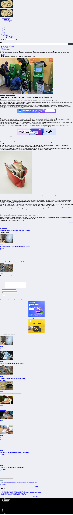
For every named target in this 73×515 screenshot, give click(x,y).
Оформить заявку (5, 47)
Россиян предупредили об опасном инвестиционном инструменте (15, 275)
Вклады (5, 23)
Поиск (1, 42)
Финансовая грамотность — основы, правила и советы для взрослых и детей (15, 230)
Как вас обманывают (6, 49)
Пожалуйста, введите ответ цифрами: (7, 293)
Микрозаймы (4, 502)
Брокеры (3, 32)
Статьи (5, 29)
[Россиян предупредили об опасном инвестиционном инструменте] (6, 271)
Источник (71, 222)
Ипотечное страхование (10, 36)
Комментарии (2, 288)
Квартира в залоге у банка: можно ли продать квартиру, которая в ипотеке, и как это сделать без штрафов (21, 492)
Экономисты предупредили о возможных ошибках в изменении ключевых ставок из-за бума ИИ (18, 482)
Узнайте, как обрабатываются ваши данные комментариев (30, 299)
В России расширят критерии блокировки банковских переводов (15, 246)
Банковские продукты (6, 18)
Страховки (6, 35)
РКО (5, 26)
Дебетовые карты (5, 501)
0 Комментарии (12, 95)
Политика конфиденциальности (8, 46)
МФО (3, 31)
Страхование (4, 34)
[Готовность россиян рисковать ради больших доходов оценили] (6, 257)
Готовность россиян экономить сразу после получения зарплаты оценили (14, 437)
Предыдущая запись (3, 223)
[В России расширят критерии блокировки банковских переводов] (6, 242)
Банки (3, 30)
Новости (3, 28)
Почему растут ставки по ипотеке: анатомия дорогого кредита (13, 490)
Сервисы (6, 27)
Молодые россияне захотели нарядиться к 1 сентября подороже (12, 467)
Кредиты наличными (8, 20)
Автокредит (6, 19)
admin (4, 95)
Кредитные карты (7, 21)
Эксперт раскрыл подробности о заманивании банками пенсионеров (13, 422)
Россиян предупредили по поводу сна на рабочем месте (10, 393)
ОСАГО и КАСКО (9, 37)
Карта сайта (4, 48)
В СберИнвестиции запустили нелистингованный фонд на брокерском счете (14, 452)
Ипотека (5, 25)
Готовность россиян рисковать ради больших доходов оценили (14, 261)
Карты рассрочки (7, 24)
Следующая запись (3, 228)
